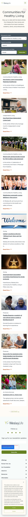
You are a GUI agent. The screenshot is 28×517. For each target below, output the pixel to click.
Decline (14, 511)
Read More (6, 93)
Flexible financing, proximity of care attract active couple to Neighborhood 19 (12, 317)
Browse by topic (6, 35)
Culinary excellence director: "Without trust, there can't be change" (12, 236)
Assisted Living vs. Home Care (12, 394)
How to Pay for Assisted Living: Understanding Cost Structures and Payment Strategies (12, 356)
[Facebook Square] (8, 432)
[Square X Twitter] (12, 432)
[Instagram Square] (16, 432)
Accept (14, 507)
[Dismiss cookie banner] (23, 482)
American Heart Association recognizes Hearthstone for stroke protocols (14, 277)
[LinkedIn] (20, 432)
